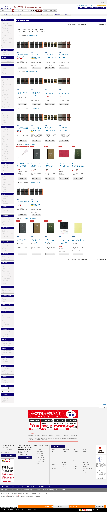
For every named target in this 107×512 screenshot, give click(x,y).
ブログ (21, 489)
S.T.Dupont (64, 457)
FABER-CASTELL (65, 449)
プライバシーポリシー (46, 489)
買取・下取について (40, 455)
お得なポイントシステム (41, 459)
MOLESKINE (54, 468)
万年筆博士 (64, 464)
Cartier (74, 457)
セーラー (64, 458)
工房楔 (74, 460)
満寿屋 (63, 472)
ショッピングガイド (40, 447)
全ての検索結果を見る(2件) (34, 182)
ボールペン (12, 486)
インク (22, 486)
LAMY (74, 449)
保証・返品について (40, 453)
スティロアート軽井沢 (87, 460)
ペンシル (17, 486)
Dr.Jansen (54, 462)
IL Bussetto (64, 466)
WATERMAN (54, 455)
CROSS (74, 455)
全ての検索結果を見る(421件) (31, 144)
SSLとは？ (101, 470)
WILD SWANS (86, 464)
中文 (37, 465)
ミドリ (74, 472)
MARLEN (64, 453)
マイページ (32, 489)
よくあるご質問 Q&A (41, 461)
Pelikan (53, 449)
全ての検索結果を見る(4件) (32, 35)
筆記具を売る (33, 486)
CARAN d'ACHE (76, 453)
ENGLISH (38, 463)
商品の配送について (40, 449)
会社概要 (63, 489)
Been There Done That (87, 469)
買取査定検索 (53, 10)
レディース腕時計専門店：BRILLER (42, 490)
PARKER (85, 453)
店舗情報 (16, 489)
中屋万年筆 (54, 460)
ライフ (53, 472)
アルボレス (85, 472)
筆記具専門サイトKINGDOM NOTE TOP (9, 17)
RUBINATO (85, 462)
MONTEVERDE (86, 455)
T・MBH (74, 464)
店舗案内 (40, 486)
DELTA (53, 451)
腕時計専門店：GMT (31, 490)
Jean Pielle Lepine (87, 457)
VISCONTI (54, 453)
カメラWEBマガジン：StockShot (19, 490)
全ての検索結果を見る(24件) (30, 218)
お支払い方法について (41, 451)
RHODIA (74, 468)
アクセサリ (27, 486)
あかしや (64, 460)
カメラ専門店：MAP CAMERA (6, 490)
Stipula (84, 451)
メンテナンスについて (41, 457)
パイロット (75, 458)
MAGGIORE (85, 466)
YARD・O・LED (55, 457)
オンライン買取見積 (4, 489)
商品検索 (46, 10)
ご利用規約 (38, 489)
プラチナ (85, 458)
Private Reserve (76, 462)
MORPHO (75, 466)
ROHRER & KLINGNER (56, 465)
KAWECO (54, 458)
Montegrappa (75, 451)
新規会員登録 (26, 489)
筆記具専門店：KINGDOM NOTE (57, 490)
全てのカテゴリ (21, 17)
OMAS (84, 449)
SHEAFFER (64, 455)
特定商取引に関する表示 (55, 489)
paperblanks (64, 468)
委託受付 (11, 489)
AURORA (64, 451)
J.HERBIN (64, 462)
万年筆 (6, 486)
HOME (2, 486)
